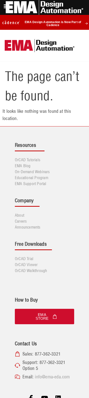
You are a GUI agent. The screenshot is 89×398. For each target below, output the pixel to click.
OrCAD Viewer (26, 264)
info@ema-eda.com (52, 377)
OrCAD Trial (24, 258)
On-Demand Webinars (32, 171)
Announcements (28, 227)
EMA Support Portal (30, 183)
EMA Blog (23, 165)
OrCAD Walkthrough (31, 270)
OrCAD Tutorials (27, 159)
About (19, 215)
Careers (21, 221)
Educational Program (31, 177)
